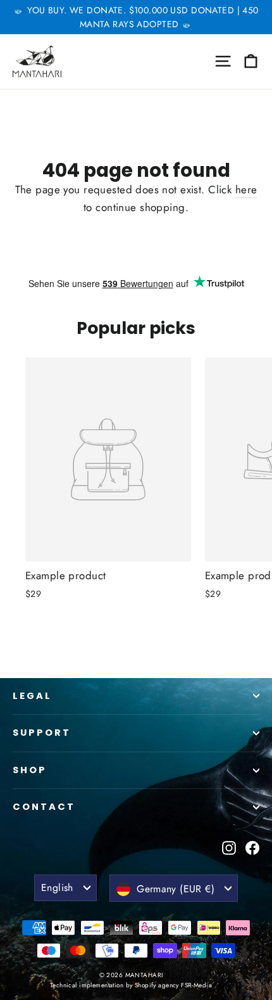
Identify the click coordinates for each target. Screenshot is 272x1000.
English (57, 887)
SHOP (30, 770)
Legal (32, 695)
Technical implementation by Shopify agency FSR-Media (131, 985)
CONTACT (44, 806)
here (246, 189)
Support (42, 732)
